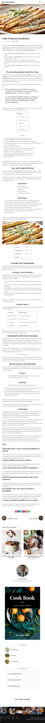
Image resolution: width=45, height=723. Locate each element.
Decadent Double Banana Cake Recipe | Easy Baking (11, 556)
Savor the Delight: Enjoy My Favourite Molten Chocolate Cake (33, 556)
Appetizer (6, 41)
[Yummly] (26, 511)
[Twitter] (21, 511)
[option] (11, 544)
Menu (42, 2)
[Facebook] (18, 511)
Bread (10, 41)
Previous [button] (40, 527)
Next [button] (42, 527)
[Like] (16, 511)
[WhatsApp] (29, 511)
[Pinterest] (24, 511)
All (2, 41)
